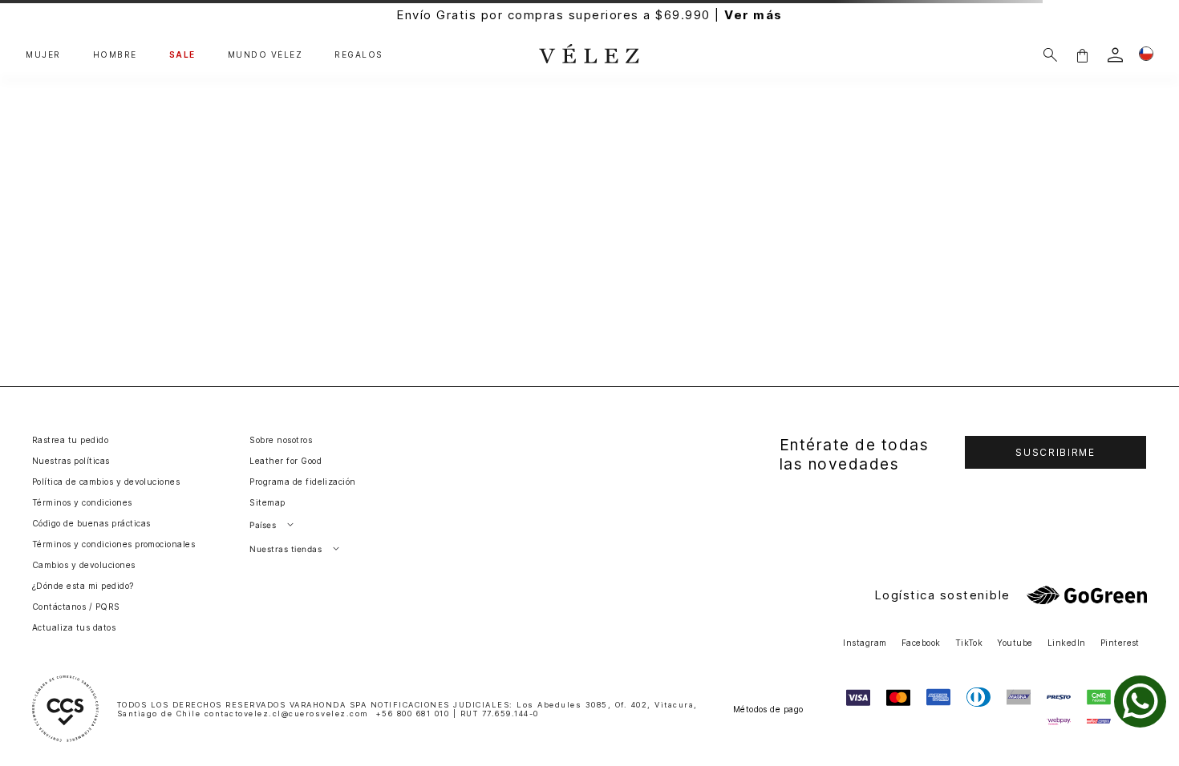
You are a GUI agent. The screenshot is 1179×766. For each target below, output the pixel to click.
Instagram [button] (864, 642)
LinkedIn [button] (1066, 642)
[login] (1115, 54)
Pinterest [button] (1120, 642)
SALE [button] (182, 54)
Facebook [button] (921, 642)
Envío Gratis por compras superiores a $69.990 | (589, 15)
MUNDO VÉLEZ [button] (265, 54)
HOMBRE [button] (115, 54)
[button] (1082, 55)
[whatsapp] (1140, 701)
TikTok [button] (969, 642)
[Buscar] (1050, 55)
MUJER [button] (43, 54)
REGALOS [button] (358, 54)
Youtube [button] (1014, 642)
